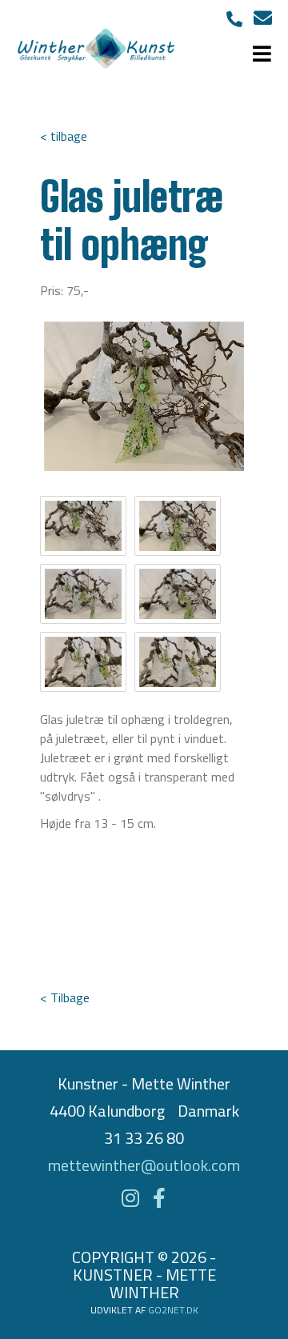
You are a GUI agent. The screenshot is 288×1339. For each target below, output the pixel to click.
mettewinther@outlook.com (144, 1165)
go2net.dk (173, 1309)
